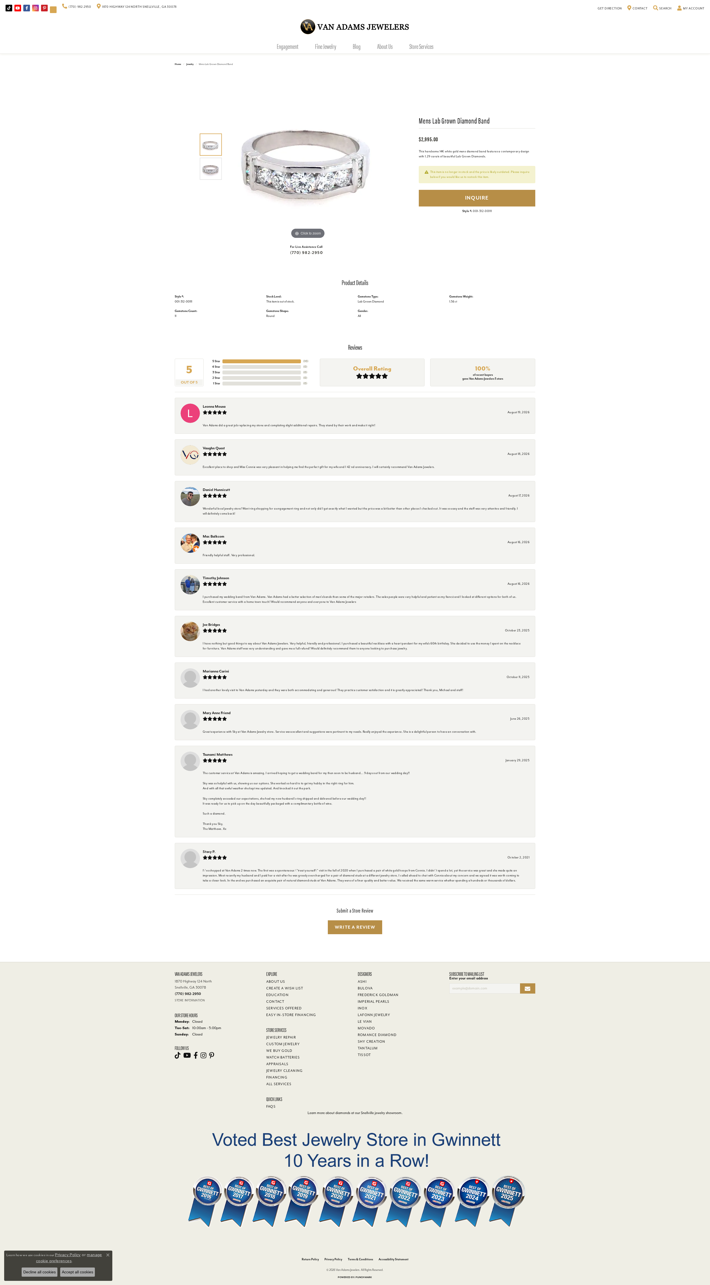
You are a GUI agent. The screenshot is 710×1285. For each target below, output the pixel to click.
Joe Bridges (211, 624)
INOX (362, 1008)
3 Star (216, 372)
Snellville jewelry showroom (381, 1112)
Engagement (287, 46)
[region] (308, 157)
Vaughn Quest (214, 448)
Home (178, 64)
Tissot (364, 1055)
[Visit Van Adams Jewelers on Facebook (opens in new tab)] (26, 8)
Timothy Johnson (216, 578)
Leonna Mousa (214, 406)
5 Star (216, 361)
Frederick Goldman (378, 995)
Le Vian (365, 1021)
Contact (275, 1001)
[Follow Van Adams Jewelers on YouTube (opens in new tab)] (53, 9)
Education (277, 995)
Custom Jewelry (283, 1044)
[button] (662, 8)
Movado (366, 1028)
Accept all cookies (77, 1272)
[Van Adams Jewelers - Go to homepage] (355, 26)
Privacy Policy (333, 1259)
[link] (76, 7)
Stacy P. (209, 851)
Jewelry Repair (281, 1037)
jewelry (190, 64)
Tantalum (368, 1048)
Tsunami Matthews (217, 754)
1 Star (216, 383)
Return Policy (310, 1259)
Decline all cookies (39, 1272)
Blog (357, 46)
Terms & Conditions (360, 1259)
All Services (278, 1084)
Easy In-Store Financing (291, 1015)
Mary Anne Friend (216, 712)
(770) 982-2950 (306, 252)
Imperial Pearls (373, 1001)
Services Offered (284, 1008)
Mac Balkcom (213, 536)
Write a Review (355, 927)
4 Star (216, 367)
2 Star (216, 378)
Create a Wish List (284, 988)
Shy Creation (371, 1041)
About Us (385, 46)
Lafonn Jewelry (374, 1015)
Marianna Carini (216, 671)
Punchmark (364, 1277)
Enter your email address (468, 978)
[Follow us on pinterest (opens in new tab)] (44, 8)
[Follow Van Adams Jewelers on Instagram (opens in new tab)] (35, 8)
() (305, 361)
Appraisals (277, 1064)
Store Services (421, 46)
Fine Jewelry (325, 46)
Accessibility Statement (394, 1259)
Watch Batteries (283, 1057)
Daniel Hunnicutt (216, 489)
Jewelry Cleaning (284, 1071)
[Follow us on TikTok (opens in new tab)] (9, 8)
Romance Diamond (377, 1035)
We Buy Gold (279, 1051)
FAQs (271, 1106)
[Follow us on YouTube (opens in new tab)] (17, 8)
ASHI (362, 981)
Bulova (365, 988)
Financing (276, 1077)
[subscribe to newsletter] (527, 988)
